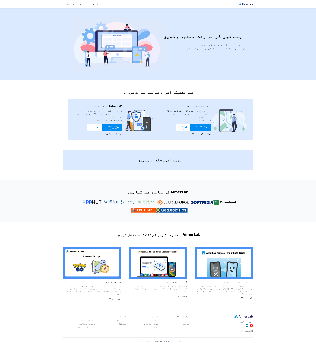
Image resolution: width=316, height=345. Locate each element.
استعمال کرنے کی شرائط (85, 320)
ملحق (156, 327)
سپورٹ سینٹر (121, 320)
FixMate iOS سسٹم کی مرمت (108, 106)
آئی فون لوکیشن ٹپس (177, 282)
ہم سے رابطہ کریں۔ (150, 324)
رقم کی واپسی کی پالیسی (85, 327)
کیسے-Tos (122, 324)
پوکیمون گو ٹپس (113, 282)
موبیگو (187, 320)
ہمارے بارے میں (151, 320)
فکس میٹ (186, 324)
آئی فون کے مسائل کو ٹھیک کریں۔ (236, 282)
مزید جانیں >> (247, 297)
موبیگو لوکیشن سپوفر (199, 106)
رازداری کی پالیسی (87, 324)
